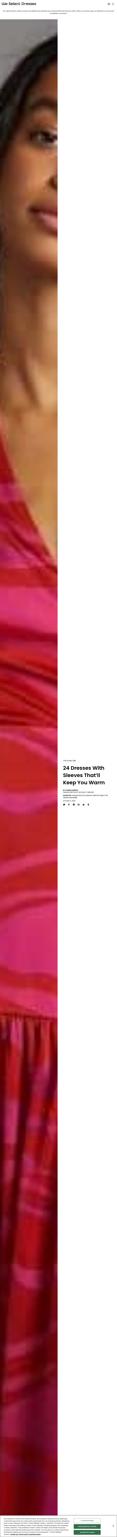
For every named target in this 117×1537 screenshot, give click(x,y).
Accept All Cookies (87, 1532)
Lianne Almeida (71, 790)
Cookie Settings (87, 1520)
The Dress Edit (69, 760)
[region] (58, 1526)
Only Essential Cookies (87, 1526)
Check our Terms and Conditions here (25, 1534)
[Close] (113, 1525)
